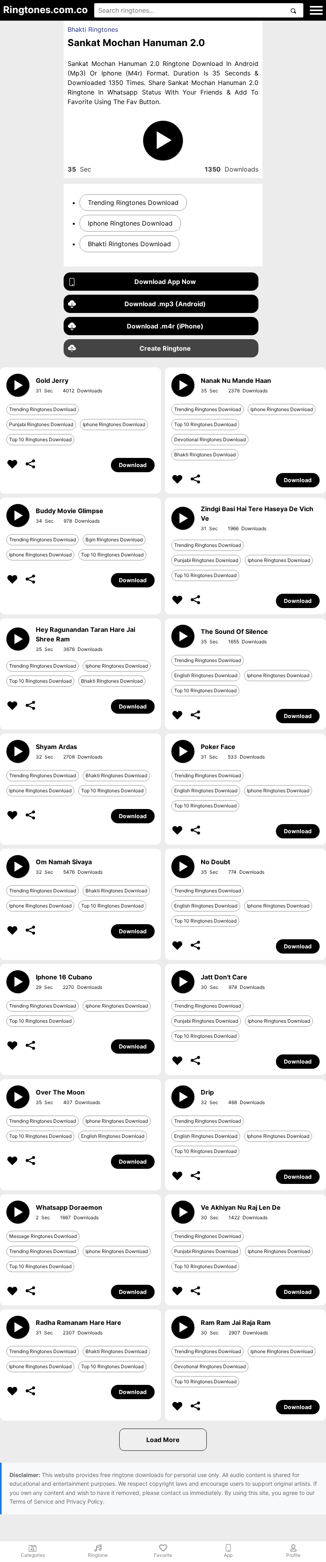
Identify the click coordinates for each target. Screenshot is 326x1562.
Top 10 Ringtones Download (40, 439)
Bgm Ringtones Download (114, 540)
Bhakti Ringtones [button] (93, 29)
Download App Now (165, 282)
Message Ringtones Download (43, 1236)
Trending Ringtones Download (133, 203)
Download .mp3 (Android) (165, 304)
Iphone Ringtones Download (130, 223)
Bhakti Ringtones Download (129, 244)
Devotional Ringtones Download (210, 439)
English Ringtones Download (205, 675)
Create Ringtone (165, 348)
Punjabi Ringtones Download (41, 424)
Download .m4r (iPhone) (165, 326)
